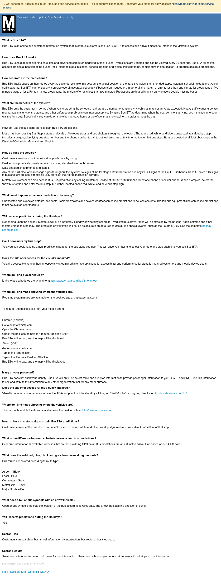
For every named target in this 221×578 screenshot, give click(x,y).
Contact (32, 572)
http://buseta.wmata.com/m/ (170, 393)
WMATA (44, 572)
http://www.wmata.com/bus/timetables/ (73, 280)
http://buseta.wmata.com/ (97, 410)
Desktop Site (18, 572)
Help (5, 572)
